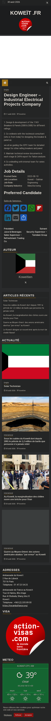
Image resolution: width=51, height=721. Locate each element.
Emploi (6, 90)
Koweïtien (22, 114)
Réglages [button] (8, 715)
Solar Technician (10, 301)
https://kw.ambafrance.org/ (15, 605)
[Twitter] (25, 282)
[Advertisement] (25, 57)
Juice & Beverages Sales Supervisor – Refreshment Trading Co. (14, 235)
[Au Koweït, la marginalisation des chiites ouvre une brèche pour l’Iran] (25, 472)
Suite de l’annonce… (13, 201)
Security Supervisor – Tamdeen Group (36, 231)
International (8, 435)
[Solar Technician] (25, 361)
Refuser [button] (18, 715)
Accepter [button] (28, 715)
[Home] (5, 83)
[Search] (47, 82)
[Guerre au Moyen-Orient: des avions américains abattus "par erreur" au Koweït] (25, 527)
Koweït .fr (25, 13)
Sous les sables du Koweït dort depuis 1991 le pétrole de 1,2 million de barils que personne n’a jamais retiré (23, 308)
